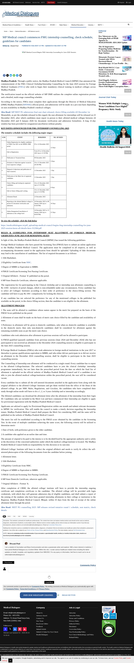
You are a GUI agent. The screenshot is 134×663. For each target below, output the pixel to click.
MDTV (43, 2)
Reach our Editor (42, 624)
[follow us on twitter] (10, 629)
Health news (29, 25)
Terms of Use (30, 530)
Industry (90, 25)
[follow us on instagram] (20, 629)
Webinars (28, 2)
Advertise (72, 613)
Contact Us (40, 618)
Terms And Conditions (28, 589)
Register (121, 2)
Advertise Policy (74, 615)
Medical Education (77, 25)
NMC (28, 262)
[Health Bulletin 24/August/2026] (115, 136)
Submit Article (41, 629)
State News (63, 25)
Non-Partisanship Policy (77, 632)
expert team (29, 649)
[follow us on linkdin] (15, 629)
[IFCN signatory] (109, 628)
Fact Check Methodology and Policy (81, 634)
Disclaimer (73, 626)
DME (19, 516)
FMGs (21, 87)
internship (31, 516)
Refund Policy (74, 637)
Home (5, 31)
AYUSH (52, 25)
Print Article (8, 562)
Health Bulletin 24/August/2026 (115, 147)
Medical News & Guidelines (12, 25)
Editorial (102, 31)
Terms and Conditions (76, 618)
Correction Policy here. (55, 525)
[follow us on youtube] (25, 629)
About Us (39, 613)
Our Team (39, 621)
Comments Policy (88, 565)
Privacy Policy (39, 530)
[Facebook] (4, 75)
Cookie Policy (118, 658)
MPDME (27, 104)
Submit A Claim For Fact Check (47, 632)
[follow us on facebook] (5, 629)
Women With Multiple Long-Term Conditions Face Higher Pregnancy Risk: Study (113, 106)
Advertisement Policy (52, 530)
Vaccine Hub (36, 2)
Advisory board (41, 615)
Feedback (39, 626)
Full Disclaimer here (79, 530)
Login (129, 2)
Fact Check (51, 2)
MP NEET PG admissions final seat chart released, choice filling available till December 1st (45, 112)
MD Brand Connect (18, 2)
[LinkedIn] (10, 75)
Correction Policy (75, 629)
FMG (14, 516)
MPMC (9, 516)
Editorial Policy (74, 624)
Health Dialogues (62, 2)
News (11, 31)
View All (127, 91)
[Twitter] (7, 75)
